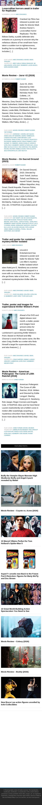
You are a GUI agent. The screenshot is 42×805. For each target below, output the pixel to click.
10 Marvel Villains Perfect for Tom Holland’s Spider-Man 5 (16, 542)
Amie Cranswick (18, 59)
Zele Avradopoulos (11, 150)
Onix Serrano (23, 147)
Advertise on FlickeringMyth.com (25, 774)
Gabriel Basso (17, 141)
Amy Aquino (30, 134)
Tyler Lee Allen (27, 296)
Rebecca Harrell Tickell (17, 229)
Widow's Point (8, 363)
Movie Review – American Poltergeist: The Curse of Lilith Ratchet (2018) (18, 373)
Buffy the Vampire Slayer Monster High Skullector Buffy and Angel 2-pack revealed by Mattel (19, 478)
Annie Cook (8, 136)
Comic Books (25, 753)
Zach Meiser (16, 231)
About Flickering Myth (25, 770)
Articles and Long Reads (25, 733)
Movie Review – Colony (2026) (15, 641)
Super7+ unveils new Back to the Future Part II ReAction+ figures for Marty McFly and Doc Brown (20, 576)
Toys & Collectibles (25, 760)
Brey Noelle (17, 63)
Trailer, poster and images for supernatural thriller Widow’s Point (20, 305)
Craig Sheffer (18, 359)
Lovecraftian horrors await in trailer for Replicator (20, 9)
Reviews (21, 130)
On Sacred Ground (18, 227)
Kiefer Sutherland (26, 145)
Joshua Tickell (24, 221)
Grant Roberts (27, 141)
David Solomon (18, 294)
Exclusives (25, 740)
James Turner (18, 428)
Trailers (7, 61)
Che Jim (23, 218)
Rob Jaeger (24, 433)
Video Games (25, 757)
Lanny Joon (17, 296)
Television (25, 750)
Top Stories (8, 132)
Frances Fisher (22, 220)
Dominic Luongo (29, 359)
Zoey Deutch (22, 150)
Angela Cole (18, 431)
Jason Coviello (24, 143)
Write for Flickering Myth (25, 777)
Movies (26, 59)
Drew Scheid (16, 139)
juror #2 (33, 143)
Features (25, 730)
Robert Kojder (29, 130)
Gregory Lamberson (11, 361)
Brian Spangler (27, 63)
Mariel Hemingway (17, 225)
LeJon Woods (32, 65)
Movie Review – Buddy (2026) (15, 672)
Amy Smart (16, 218)
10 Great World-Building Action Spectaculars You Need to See (15, 610)
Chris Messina (22, 137)
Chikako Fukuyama (10, 137)
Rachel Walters (9, 149)
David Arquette (31, 218)
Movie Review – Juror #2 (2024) (18, 75)
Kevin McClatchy (27, 223)
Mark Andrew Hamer (11, 67)
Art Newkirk (16, 136)
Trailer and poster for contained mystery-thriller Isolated (18, 240)
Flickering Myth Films (25, 764)
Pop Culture (25, 743)
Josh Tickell (14, 221)
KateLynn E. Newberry (20, 65)
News (31, 59)
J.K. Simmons (14, 143)
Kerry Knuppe (16, 223)
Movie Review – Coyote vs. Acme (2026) (19, 511)
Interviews (25, 736)
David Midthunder (10, 220)
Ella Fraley (25, 139)
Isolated (27, 294)
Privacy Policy (11, 797)
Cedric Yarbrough (27, 136)
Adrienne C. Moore (19, 134)
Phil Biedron (33, 147)
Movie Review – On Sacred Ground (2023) (20, 160)
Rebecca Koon (21, 149)
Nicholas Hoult (12, 147)
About (25, 767)
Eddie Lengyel (28, 431)
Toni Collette (31, 149)
